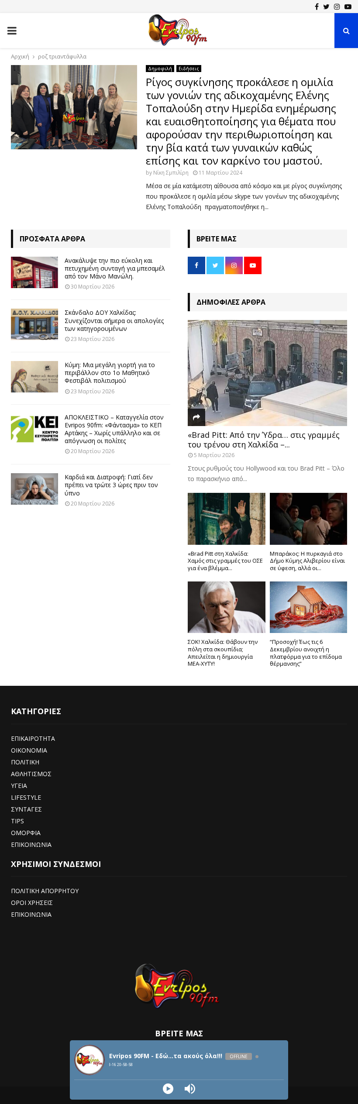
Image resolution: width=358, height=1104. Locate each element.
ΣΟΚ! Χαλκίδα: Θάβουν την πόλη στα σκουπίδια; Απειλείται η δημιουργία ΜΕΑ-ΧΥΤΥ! (223, 652)
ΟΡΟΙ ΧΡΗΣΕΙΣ (32, 902)
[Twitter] (326, 6)
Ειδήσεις (189, 68)
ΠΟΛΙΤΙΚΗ (25, 762)
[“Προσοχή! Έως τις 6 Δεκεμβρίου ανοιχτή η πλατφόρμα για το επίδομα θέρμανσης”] (309, 607)
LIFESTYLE (26, 797)
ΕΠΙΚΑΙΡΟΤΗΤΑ (33, 738)
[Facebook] (317, 6)
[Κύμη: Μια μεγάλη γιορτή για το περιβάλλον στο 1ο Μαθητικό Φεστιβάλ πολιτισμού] (34, 376)
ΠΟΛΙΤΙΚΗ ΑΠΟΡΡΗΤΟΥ (45, 891)
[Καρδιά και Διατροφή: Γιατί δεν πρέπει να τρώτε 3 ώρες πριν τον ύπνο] (34, 489)
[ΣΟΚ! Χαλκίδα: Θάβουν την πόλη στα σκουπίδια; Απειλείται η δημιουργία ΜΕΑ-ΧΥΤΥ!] (226, 607)
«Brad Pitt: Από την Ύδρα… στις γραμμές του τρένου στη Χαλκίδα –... (264, 440)
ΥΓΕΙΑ (19, 785)
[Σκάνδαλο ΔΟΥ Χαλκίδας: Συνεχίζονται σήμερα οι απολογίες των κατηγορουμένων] (34, 324)
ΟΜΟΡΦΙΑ (26, 833)
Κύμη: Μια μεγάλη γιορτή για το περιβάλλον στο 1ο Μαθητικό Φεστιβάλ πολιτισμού (110, 373)
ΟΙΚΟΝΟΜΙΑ (29, 750)
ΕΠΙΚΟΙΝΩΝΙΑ (31, 844)
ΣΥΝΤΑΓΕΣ (26, 809)
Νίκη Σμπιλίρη (171, 172)
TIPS (17, 821)
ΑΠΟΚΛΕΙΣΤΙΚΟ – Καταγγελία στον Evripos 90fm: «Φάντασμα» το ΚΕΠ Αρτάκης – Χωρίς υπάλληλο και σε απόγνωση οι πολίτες (114, 429)
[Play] (168, 1088)
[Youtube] (347, 6)
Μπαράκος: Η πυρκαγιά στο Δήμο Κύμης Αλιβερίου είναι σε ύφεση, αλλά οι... (307, 561)
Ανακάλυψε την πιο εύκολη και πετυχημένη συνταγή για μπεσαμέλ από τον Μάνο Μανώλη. (115, 268)
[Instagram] (337, 6)
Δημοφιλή (160, 68)
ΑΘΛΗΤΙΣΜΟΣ (31, 774)
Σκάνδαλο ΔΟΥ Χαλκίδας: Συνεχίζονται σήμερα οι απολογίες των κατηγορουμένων (114, 320)
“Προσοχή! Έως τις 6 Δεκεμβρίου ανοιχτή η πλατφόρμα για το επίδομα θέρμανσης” (306, 652)
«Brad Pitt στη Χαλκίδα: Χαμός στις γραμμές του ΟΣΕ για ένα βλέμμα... (225, 561)
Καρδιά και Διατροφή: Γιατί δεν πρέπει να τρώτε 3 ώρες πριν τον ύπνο (111, 485)
